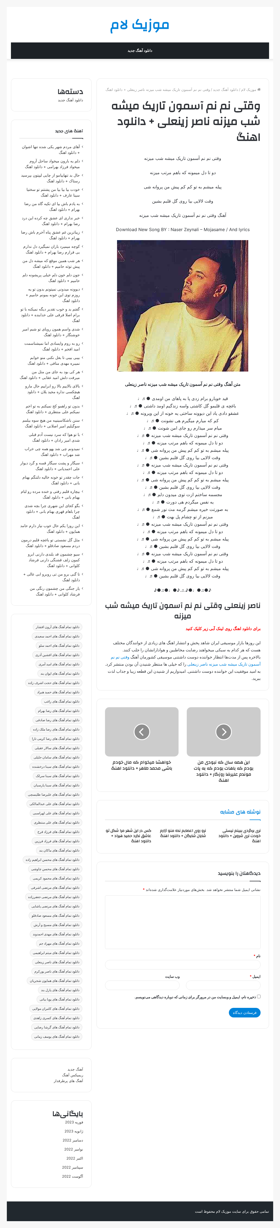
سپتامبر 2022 (72, 1167)
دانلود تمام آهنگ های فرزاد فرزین (57, 841)
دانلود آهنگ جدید (140, 50)
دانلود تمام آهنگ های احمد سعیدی (57, 636)
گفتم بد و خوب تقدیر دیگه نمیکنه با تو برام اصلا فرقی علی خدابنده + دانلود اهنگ (50, 315)
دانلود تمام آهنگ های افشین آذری (57, 655)
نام (257, 956)
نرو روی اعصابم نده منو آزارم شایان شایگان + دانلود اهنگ (183, 833)
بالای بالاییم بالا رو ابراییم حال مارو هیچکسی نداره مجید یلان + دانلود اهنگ (52, 392)
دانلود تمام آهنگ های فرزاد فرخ (58, 832)
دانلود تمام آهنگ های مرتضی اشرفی (55, 887)
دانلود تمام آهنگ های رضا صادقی (57, 720)
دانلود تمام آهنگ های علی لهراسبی (56, 813)
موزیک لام (249, 89)
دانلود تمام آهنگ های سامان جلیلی (56, 757)
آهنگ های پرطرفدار (68, 1081)
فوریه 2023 (74, 1122)
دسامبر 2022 (73, 1140)
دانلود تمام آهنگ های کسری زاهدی (56, 1018)
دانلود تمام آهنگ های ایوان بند (59, 673)
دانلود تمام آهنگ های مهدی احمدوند (56, 934)
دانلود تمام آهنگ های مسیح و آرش (56, 925)
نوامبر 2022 (73, 1149)
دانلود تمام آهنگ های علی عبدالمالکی (54, 804)
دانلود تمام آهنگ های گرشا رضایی (56, 1027)
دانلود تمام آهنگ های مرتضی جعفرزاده (53, 897)
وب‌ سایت (172, 976)
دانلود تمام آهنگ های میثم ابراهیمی (56, 953)
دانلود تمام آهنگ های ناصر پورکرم (56, 971)
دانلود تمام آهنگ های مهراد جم (59, 943)
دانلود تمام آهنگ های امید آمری (59, 664)
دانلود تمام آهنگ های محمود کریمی (56, 878)
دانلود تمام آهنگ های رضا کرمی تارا (55, 739)
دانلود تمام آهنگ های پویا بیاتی (59, 999)
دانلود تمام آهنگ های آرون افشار (57, 627)
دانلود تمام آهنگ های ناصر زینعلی (57, 962)
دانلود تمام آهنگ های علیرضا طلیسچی (53, 794)
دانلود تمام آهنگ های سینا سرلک (57, 776)
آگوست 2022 (72, 1176)
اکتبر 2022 (74, 1158)
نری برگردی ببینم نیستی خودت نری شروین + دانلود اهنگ (239, 836)
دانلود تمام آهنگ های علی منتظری (56, 822)
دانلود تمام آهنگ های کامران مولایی (55, 1008)
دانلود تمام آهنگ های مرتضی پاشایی (55, 906)
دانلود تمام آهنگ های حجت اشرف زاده (53, 683)
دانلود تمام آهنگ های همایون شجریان (54, 981)
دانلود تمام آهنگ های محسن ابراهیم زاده (52, 860)
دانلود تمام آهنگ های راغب (61, 701)
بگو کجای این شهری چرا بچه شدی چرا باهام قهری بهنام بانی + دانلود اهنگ (52, 511)
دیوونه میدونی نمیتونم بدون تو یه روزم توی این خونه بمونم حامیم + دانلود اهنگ (53, 295)
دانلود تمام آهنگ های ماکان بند (59, 850)
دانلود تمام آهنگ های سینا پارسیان (56, 785)
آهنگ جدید (75, 1069)
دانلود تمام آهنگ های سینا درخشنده (55, 766)
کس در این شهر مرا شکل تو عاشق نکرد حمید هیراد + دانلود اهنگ (128, 836)
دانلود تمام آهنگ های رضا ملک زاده (56, 729)
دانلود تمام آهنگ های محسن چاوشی (55, 869)
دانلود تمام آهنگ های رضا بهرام (58, 711)
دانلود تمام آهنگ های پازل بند (60, 990)
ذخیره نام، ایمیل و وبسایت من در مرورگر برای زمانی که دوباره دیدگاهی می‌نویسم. (195, 997)
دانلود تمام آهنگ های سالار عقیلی (57, 748)
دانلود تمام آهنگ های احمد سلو (59, 645)
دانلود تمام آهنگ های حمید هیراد (58, 692)
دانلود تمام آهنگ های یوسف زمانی (56, 1036)
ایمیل (255, 976)
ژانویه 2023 (74, 1131)
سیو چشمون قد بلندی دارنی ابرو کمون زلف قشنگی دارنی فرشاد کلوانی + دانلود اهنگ (54, 560)
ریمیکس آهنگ (72, 1075)
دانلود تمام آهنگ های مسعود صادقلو (55, 915)
